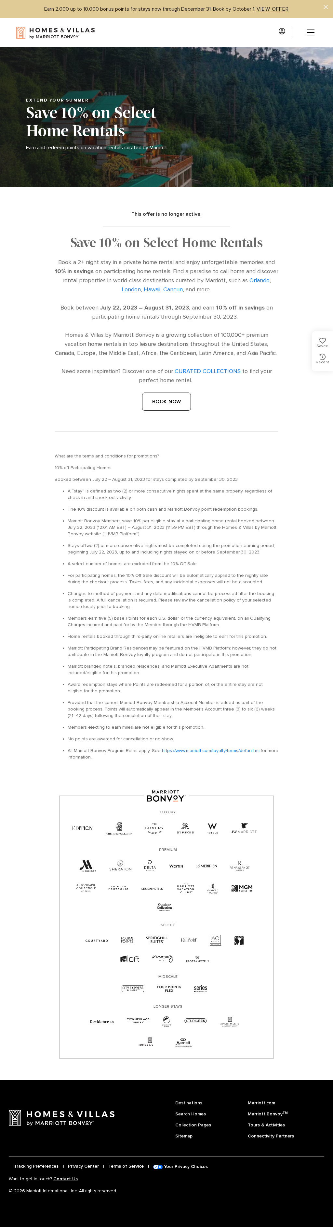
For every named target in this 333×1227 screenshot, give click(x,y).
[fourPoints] (127, 940)
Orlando (259, 280)
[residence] (102, 1022)
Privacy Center (83, 1166)
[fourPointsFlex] (169, 989)
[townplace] (138, 1021)
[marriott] (87, 866)
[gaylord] (212, 888)
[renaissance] (240, 866)
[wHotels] (212, 828)
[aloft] (129, 959)
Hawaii (152, 289)
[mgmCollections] (242, 888)
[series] (200, 989)
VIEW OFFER (273, 9)
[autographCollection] (86, 888)
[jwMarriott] (244, 828)
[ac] (215, 940)
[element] (166, 1022)
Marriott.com (261, 1103)
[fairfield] (189, 940)
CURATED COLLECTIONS (208, 371)
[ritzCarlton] (119, 828)
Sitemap (184, 1136)
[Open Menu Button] (305, 32)
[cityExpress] (133, 989)
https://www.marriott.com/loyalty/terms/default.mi (211, 750)
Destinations (188, 1103)
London (131, 289)
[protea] (197, 959)
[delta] (150, 866)
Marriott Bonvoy (268, 1114)
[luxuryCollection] (154, 828)
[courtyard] (97, 940)
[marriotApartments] (229, 1021)
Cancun (173, 289)
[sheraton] (120, 866)
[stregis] (185, 828)
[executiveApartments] (183, 1043)
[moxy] (162, 959)
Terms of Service (126, 1166)
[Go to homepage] (48, 32)
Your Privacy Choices (185, 1166)
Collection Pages (193, 1125)
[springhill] (157, 940)
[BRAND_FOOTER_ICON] (150, 1043)
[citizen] (239, 940)
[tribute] (118, 888)
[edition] (82, 828)
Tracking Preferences (36, 1166)
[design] (152, 888)
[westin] (176, 866)
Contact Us (65, 1179)
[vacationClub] (185, 888)
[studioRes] (195, 1021)
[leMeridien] (206, 866)
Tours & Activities (266, 1125)
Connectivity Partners (271, 1136)
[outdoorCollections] (164, 907)
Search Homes (190, 1114)
